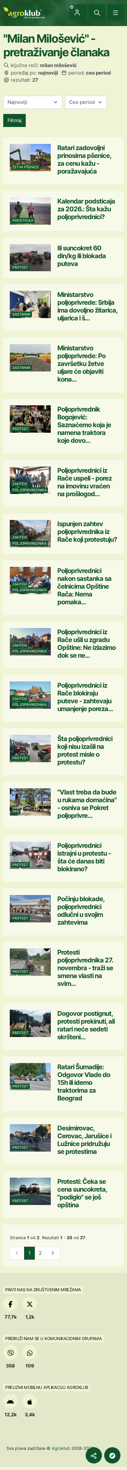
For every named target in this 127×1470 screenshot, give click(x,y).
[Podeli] (94, 1455)
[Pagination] (53, 1253)
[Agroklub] (24, 12)
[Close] (97, 12)
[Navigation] (115, 12)
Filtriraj (14, 120)
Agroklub (61, 1448)
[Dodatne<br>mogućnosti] (112, 1455)
